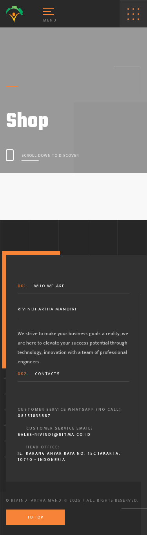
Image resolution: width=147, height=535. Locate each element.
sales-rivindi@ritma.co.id (54, 435)
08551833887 (34, 416)
